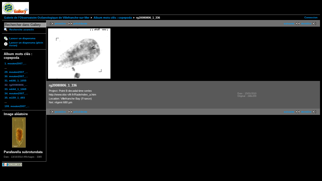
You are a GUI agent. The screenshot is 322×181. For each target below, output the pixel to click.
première (60, 23)
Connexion (310, 17)
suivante (289, 23)
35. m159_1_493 (15, 97)
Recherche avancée (21, 29)
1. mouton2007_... (15, 63)
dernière (306, 23)
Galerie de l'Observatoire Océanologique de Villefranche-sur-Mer (46, 17)
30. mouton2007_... (16, 76)
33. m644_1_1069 (15, 89)
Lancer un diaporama (22, 38)
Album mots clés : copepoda (113, 17)
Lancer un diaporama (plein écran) (26, 44)
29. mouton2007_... (16, 72)
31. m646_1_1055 (15, 80)
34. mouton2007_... (16, 93)
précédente (80, 23)
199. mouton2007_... (17, 106)
